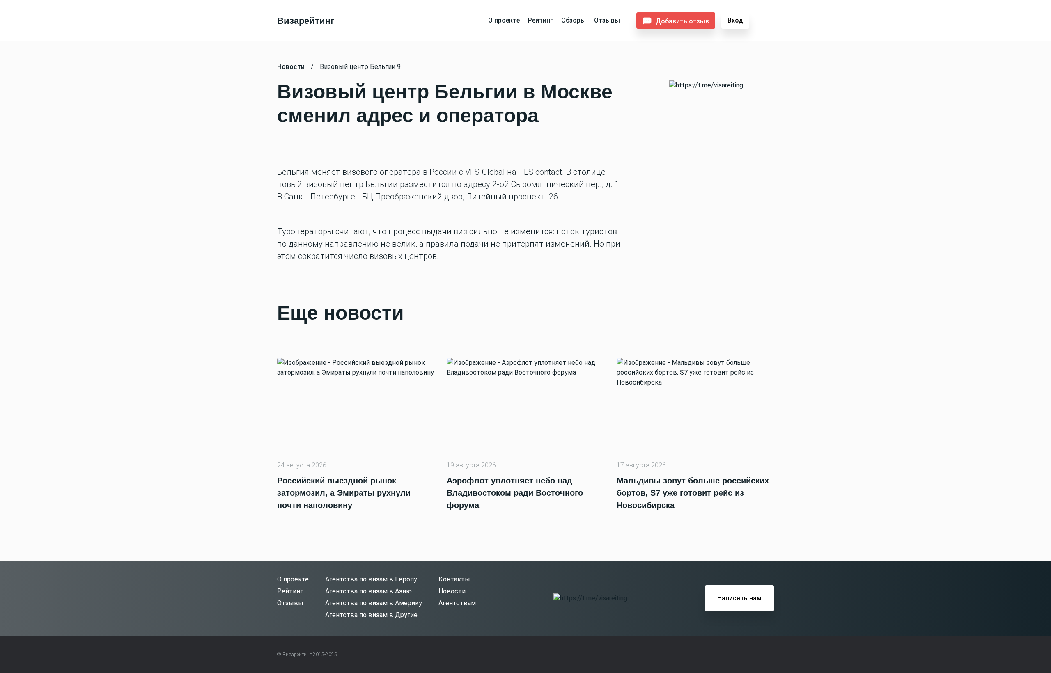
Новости (452, 591)
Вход (735, 20)
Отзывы (607, 20)
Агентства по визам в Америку (373, 603)
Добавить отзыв (682, 21)
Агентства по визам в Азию (368, 591)
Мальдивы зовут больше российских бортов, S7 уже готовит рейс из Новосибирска (693, 493)
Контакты (454, 579)
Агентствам (457, 603)
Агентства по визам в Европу (371, 579)
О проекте (504, 20)
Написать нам (739, 598)
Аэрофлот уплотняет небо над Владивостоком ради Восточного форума (515, 493)
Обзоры (573, 20)
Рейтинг (540, 20)
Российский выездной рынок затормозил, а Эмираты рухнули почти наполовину (344, 493)
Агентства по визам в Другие (371, 615)
